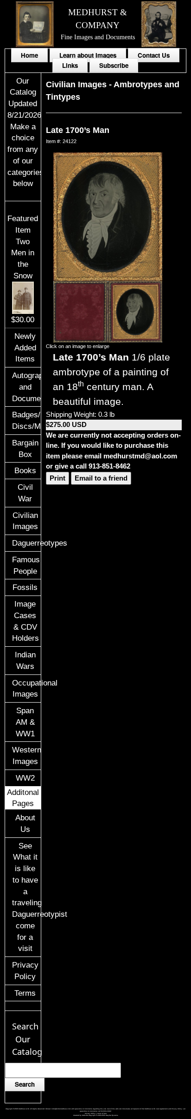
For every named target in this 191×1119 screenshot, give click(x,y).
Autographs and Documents (26, 387)
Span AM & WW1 (25, 722)
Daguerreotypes (26, 543)
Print (57, 478)
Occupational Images (26, 688)
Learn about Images (87, 55)
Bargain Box (25, 448)
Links (70, 65)
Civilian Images (25, 521)
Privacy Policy (25, 971)
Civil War (25, 493)
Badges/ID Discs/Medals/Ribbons (26, 420)
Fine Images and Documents (98, 37)
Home (29, 55)
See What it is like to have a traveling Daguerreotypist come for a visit (26, 897)
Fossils (25, 587)
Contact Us (154, 55)
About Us (25, 823)
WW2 (25, 778)
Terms (25, 993)
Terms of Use (102, 1113)
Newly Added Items (25, 347)
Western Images (26, 755)
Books (25, 470)
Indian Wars (25, 660)
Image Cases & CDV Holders (25, 621)
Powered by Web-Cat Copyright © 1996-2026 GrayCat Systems (95, 1115)
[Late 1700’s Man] (107, 216)
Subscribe (113, 65)
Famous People (26, 565)
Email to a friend (101, 478)
